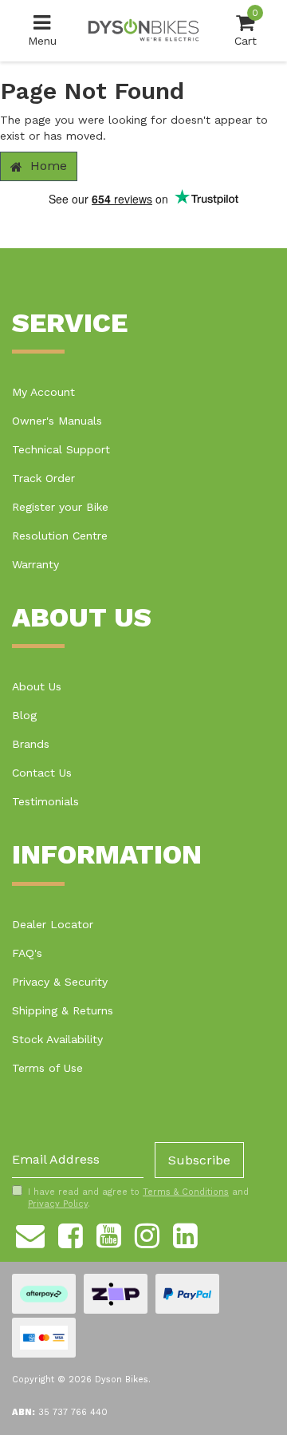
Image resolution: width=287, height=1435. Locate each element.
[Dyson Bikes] (143, 29)
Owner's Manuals (57, 420)
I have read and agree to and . (138, 1198)
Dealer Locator (52, 924)
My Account (43, 391)
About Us (36, 686)
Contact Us (42, 772)
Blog (24, 715)
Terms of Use (47, 1067)
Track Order (43, 478)
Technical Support (61, 449)
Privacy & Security (60, 981)
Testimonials (45, 801)
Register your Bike (60, 506)
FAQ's (27, 953)
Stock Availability (57, 1039)
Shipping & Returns (62, 1010)
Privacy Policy (58, 1204)
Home (46, 165)
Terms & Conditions (186, 1192)
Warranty (35, 564)
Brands (30, 743)
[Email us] (30, 1233)
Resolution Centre (60, 535)
